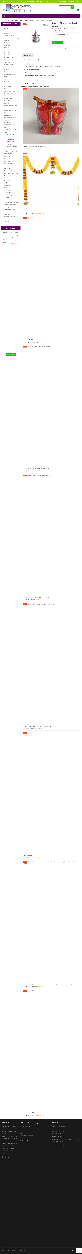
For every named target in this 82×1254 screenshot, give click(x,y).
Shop (31, 16)
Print (54, 48)
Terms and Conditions (25, 1126)
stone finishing (8, 195)
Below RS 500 (8, 47)
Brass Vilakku (7, 55)
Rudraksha (7, 180)
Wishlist (78, 1)
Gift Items (60, 28)
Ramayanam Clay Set (9, 170)
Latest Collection (8, 100)
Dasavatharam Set (9, 64)
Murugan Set (7, 115)
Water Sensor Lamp (9, 214)
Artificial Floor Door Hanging (11, 38)
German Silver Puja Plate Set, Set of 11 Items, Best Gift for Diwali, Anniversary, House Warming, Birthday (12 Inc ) (52, 984)
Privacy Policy (23, 1128)
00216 (6, 28)
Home (9, 16)
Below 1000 (7, 45)
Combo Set (7, 62)
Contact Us (45, 16)
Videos (37, 16)
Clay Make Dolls (10, 134)
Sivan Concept (8, 190)
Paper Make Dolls (8, 161)
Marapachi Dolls (8, 108)
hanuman (6, 88)
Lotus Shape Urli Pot (28, 855)
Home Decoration (29, 20)
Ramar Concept (8, 168)
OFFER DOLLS (8, 156)
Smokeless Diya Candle (10, 192)
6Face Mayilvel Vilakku (29, 339)
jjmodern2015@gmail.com (35, 1)
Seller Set (6, 187)
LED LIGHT (7, 103)
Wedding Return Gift (9, 216)
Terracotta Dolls (10, 149)
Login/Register (62, 1)
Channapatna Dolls (9, 59)
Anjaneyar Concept (9, 35)
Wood (5, 219)
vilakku (6, 211)
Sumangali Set (8, 197)
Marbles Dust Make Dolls (10, 110)
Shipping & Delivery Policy (26, 1135)
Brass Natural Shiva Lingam (11, 50)
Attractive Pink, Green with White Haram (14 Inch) (36, 597)
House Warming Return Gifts (11, 91)
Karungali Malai (8, 93)
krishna (6, 96)
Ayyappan (6, 40)
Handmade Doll (8, 86)
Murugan (6, 112)
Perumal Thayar (8, 166)
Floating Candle (8, 79)
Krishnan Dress (8, 98)
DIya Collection (8, 71)
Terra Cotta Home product (11, 202)
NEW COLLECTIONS (9, 154)
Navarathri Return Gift (11, 146)
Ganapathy (9, 137)
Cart (77, 11)
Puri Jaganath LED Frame (30, 1112)
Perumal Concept (8, 163)
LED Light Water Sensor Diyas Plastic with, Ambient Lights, (38, 726)
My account (71, 1)
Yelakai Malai (7, 221)
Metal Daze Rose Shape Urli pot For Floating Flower (36, 468)
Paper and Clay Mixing (10, 158)
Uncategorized (8, 207)
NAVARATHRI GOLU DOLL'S (15, 20)
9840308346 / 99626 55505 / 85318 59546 (14, 1)
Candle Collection (8, 57)
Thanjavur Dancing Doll (10, 204)
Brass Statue (7, 52)
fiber (5, 76)
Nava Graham (8, 122)
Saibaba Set (7, 185)
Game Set (7, 81)
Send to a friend (63, 48)
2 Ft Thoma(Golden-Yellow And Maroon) (33, 211)
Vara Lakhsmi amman (11, 151)
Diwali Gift (6, 69)
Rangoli (6, 178)
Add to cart (58, 42)
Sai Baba (6, 182)
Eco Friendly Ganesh (9, 74)
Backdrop (6, 42)
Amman (6, 30)
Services (24, 16)
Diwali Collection (8, 67)
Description (28, 55)
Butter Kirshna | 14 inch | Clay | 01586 (14, 235)
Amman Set (7, 33)
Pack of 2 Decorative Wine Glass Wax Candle (34, 146)
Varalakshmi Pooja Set (10, 209)
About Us (16, 16)
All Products (10, 354)
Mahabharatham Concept (10, 105)
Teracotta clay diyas (9, 199)
